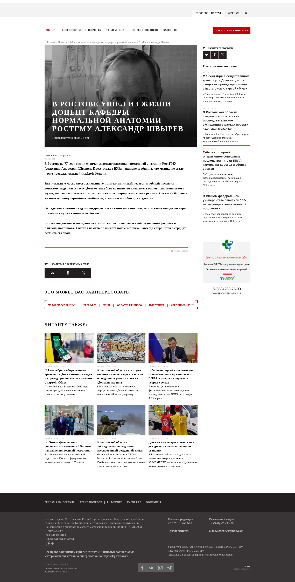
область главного (129, 305)
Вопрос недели (72, 30)
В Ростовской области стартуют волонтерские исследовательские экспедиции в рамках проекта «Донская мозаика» (120, 376)
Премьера (94, 30)
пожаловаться (181, 251)
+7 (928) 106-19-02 (180, 523)
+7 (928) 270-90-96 (221, 523)
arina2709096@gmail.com (226, 530)
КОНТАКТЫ (153, 502)
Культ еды (170, 30)
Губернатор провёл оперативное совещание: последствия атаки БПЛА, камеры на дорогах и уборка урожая (171, 376)
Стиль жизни (115, 30)
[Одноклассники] (68, 273)
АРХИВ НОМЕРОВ (91, 502)
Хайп (106, 305)
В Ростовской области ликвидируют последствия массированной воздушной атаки (120, 446)
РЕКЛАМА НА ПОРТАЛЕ (60, 502)
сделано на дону (182, 305)
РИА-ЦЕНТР (114, 502)
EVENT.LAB (134, 502)
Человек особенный (144, 30)
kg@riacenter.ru (178, 530)
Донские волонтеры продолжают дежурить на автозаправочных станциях (171, 446)
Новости (51, 30)
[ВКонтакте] (52, 273)
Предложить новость (231, 30)
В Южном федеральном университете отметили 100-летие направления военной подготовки (68, 446)
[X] (83, 273)
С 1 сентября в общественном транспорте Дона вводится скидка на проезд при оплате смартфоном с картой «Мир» (68, 376)
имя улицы (156, 305)
